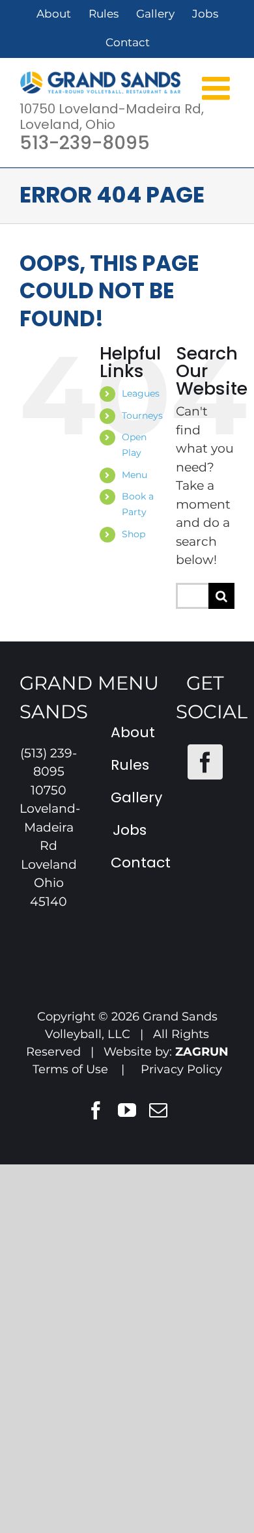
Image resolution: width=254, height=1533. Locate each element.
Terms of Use (70, 1069)
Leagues (141, 393)
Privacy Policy (181, 1069)
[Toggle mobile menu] (218, 87)
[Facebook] (205, 762)
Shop (133, 534)
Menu (134, 475)
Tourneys (142, 415)
